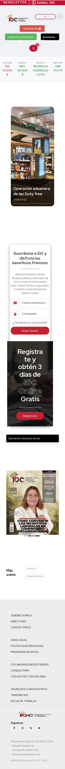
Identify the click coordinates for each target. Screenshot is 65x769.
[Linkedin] (39, 728)
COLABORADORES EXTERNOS (29, 664)
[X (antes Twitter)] (31, 728)
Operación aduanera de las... (24, 438)
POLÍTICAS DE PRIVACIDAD (27, 646)
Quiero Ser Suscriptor (21, 37)
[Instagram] (22, 728)
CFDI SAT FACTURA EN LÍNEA (28, 676)
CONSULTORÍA (20, 670)
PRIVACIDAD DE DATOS (24, 652)
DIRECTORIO (18, 621)
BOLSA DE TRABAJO (23, 701)
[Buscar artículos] (45, 16)
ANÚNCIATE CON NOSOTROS (29, 689)
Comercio (31, 568)
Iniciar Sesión (31, 28)
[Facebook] (14, 728)
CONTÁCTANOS (21, 627)
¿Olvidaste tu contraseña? (30, 322)
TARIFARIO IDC (19, 695)
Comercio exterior (35, 576)
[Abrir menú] (60, 16)
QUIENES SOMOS (21, 615)
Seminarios (48, 37)
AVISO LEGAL (19, 640)
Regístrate (30, 416)
